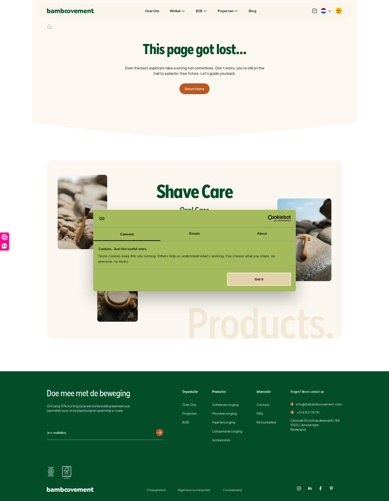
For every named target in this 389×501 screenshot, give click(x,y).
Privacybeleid (156, 490)
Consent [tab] (127, 234)
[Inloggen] (339, 11)
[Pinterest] (331, 488)
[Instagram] (299, 488)
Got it (259, 279)
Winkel (175, 11)
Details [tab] (194, 233)
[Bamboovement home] (70, 10)
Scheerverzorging (225, 405)
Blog (252, 11)
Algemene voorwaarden (194, 490)
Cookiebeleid (232, 490)
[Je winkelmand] (314, 11)
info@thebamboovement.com (319, 404)
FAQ (260, 413)
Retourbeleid (266, 422)
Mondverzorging (224, 413)
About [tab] (262, 233)
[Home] (49, 26)
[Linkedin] (309, 488)
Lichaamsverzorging (227, 431)
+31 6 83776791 (308, 412)
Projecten (225, 11)
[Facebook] (320, 488)
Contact (263, 405)
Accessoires (221, 440)
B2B (199, 11)
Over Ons (152, 11)
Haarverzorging (223, 422)
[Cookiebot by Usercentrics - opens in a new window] (271, 218)
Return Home (194, 89)
